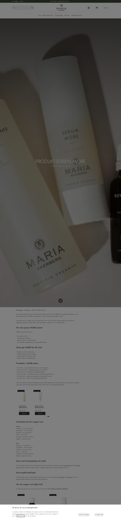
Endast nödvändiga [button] (84, 514)
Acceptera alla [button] (99, 514)
